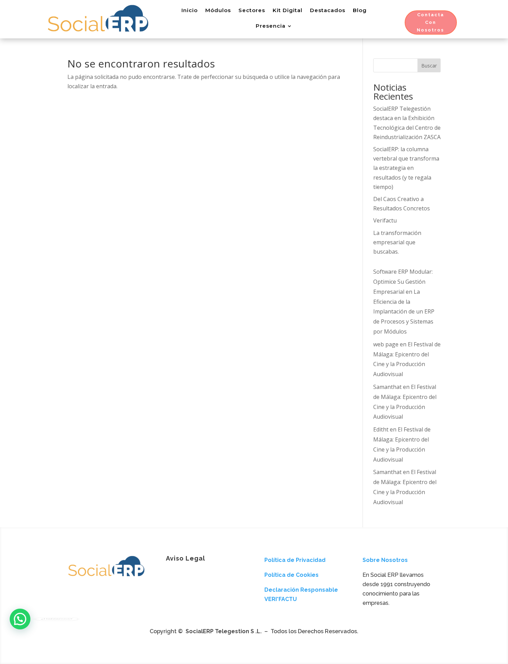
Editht (380, 429)
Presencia (270, 25)
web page (385, 344)
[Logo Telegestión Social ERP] (106, 577)
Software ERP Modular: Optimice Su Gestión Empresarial (403, 281)
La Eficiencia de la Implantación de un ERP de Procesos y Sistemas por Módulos (403, 311)
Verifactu (385, 220)
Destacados (327, 10)
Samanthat (387, 387)
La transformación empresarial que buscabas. (397, 242)
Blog (360, 10)
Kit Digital (287, 10)
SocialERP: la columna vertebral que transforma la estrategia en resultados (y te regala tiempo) (406, 168)
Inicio (189, 10)
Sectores (251, 10)
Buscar (429, 65)
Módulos (218, 10)
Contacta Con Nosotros (430, 22)
